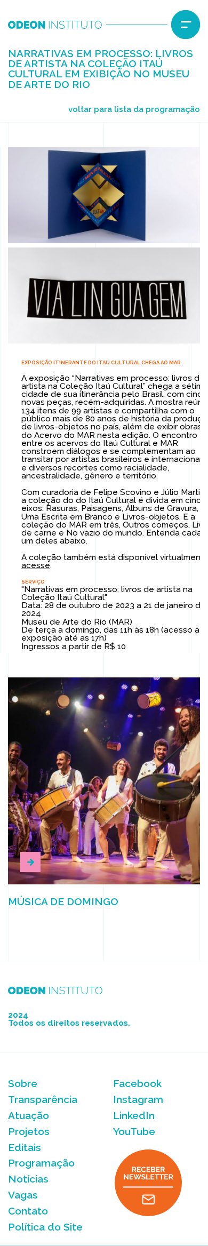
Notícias (28, 1179)
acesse (35, 565)
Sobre (22, 1083)
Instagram (138, 1099)
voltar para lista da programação (133, 109)
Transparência (42, 1099)
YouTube (134, 1131)
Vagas (23, 1195)
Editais (24, 1147)
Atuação (28, 1115)
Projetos (29, 1131)
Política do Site (45, 1227)
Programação (41, 1163)
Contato (28, 1211)
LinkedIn (134, 1115)
